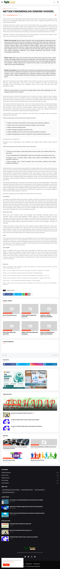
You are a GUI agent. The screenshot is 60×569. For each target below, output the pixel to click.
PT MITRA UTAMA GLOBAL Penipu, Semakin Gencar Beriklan (25, 419)
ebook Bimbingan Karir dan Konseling (10, 489)
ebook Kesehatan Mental (27, 489)
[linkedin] (35, 556)
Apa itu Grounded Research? (10, 315)
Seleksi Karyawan (30, 477)
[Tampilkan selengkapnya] (32, 294)
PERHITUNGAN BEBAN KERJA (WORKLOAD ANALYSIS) (43, 446)
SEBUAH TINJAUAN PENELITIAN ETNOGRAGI (30, 333)
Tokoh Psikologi (30, 483)
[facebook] (25, 556)
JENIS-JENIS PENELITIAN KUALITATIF (9, 333)
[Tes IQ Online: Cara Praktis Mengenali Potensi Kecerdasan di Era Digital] (5, 501)
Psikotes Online (30, 475)
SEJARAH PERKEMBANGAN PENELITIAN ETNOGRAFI (47, 333)
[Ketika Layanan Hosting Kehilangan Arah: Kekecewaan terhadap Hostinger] (5, 514)
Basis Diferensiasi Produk (9, 460)
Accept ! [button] (6, 564)
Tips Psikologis (30, 480)
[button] (2, 2)
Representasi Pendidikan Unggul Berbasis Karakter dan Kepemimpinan (26, 506)
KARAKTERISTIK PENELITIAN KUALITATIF (29, 316)
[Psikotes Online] (14, 388)
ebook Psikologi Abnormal (8, 492)
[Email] (29, 294)
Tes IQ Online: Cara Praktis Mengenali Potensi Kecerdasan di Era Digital (26, 500)
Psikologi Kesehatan (30, 472)
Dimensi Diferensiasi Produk (37, 460)
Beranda (5, 8)
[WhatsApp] (23, 294)
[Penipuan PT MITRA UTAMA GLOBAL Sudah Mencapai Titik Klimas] (6, 428)
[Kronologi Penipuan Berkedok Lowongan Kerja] (5, 525)
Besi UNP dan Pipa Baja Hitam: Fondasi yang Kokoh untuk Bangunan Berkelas (15, 447)
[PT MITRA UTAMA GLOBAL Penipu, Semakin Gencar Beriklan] (6, 421)
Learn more (10, 561)
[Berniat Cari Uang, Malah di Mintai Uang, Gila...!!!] (6, 414)
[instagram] (31, 556)
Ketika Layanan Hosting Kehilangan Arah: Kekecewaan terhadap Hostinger (27, 513)
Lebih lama (55, 355)
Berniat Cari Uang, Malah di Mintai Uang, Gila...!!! (22, 413)
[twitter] (28, 556)
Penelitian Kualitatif (12, 8)
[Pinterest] (26, 294)
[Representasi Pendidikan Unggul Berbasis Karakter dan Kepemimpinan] (5, 508)
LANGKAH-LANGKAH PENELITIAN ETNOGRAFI (46, 316)
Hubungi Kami (36, 563)
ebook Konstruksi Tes (39, 489)
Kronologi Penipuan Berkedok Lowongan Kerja (20, 523)
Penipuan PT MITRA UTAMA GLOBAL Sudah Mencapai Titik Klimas (26, 426)
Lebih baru (4, 355)
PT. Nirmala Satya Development (33, 566)
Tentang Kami (29, 563)
